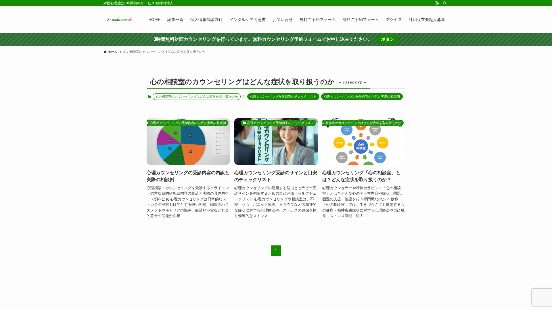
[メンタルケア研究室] (118, 19)
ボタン (387, 39)
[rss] (437, 3)
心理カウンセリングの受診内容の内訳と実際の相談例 (362, 96)
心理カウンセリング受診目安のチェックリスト (283, 96)
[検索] (444, 3)
